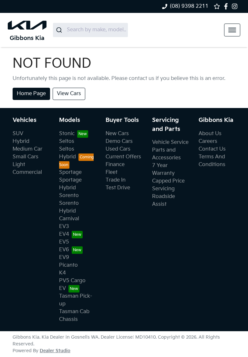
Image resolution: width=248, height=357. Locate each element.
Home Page (31, 94)
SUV (18, 134)
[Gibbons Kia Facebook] (227, 6)
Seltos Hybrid (67, 153)
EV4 (64, 234)
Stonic (67, 134)
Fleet (112, 172)
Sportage (70, 172)
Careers (208, 141)
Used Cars (118, 149)
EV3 (64, 226)
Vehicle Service (170, 142)
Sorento (69, 196)
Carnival (69, 219)
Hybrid (21, 141)
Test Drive (118, 188)
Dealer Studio (55, 350)
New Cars (117, 134)
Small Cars (25, 157)
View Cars (69, 94)
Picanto (68, 265)
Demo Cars (119, 141)
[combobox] (90, 30)
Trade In (116, 180)
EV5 (64, 242)
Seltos (66, 141)
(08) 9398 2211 (189, 6)
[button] (232, 30)
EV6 (64, 250)
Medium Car (27, 149)
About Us (210, 134)
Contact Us (212, 149)
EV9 (64, 257)
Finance (115, 165)
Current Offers (123, 157)
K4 (62, 273)
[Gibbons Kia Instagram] (236, 6)
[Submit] (60, 30)
